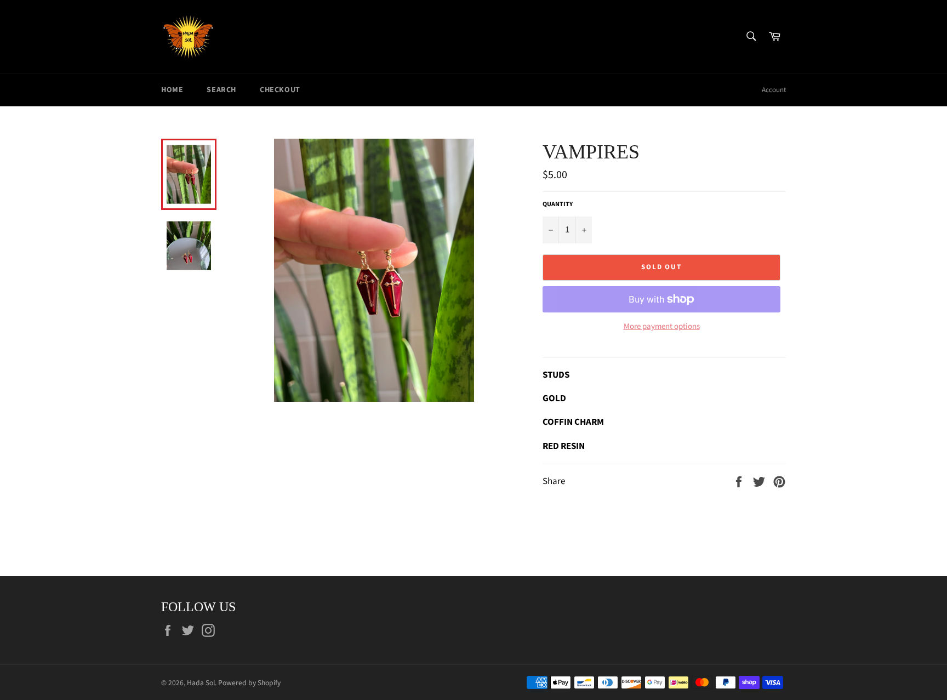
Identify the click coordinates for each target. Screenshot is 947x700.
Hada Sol (201, 683)
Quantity (558, 204)
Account (774, 90)
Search (221, 89)
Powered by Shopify (249, 683)
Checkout (280, 89)
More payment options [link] (662, 326)
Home (172, 89)
